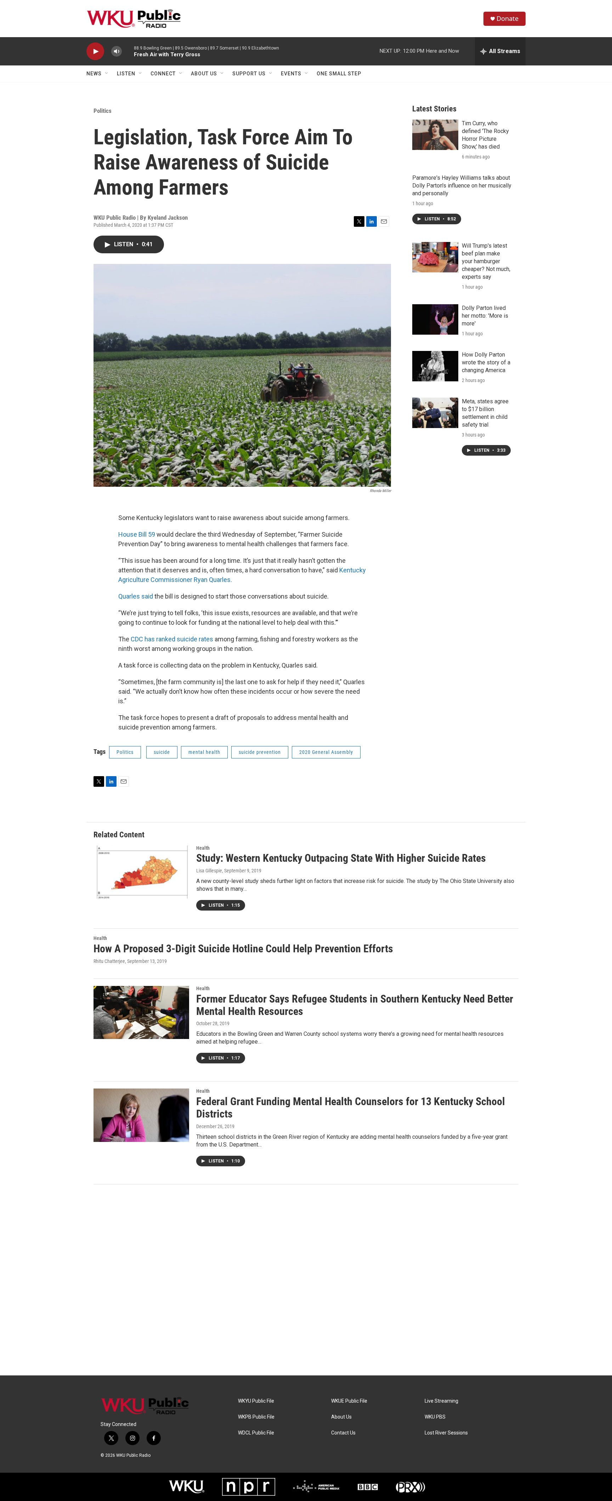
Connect (163, 73)
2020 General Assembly (326, 752)
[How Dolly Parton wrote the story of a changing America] (435, 366)
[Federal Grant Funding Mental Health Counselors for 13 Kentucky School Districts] (141, 1115)
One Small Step (339, 73)
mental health (204, 752)
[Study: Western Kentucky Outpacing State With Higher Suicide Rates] (141, 872)
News (94, 73)
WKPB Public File (256, 1417)
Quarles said (135, 596)
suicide (162, 752)
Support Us (249, 73)
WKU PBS (435, 1417)
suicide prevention (260, 752)
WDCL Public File (256, 1433)
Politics (103, 110)
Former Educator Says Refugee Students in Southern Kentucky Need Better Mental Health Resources (354, 1005)
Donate (507, 18)
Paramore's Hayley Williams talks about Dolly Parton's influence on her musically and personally (461, 185)
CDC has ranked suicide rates (171, 639)
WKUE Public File (349, 1401)
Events (291, 73)
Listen (126, 73)
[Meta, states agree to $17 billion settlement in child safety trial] (435, 413)
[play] (95, 51)
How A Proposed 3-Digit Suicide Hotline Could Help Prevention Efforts (243, 948)
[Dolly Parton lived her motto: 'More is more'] (435, 319)
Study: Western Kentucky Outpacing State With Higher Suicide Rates (341, 858)
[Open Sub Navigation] (107, 73)
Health (203, 848)
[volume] (116, 51)
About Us (204, 73)
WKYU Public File (256, 1401)
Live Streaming (441, 1401)
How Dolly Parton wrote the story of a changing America (486, 362)
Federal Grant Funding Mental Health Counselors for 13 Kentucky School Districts (350, 1107)
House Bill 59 (136, 534)
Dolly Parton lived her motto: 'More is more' (485, 316)
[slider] (128, 51)
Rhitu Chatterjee (109, 961)
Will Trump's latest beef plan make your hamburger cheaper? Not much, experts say (486, 261)
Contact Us (343, 1433)
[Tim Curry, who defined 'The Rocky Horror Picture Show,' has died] (435, 135)
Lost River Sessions (446, 1433)
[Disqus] (306, 1279)
